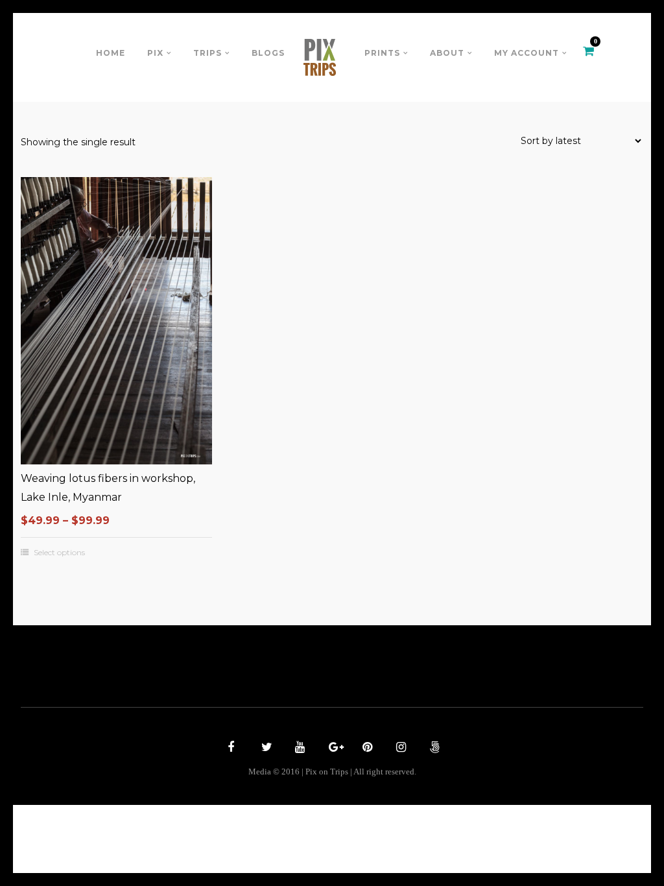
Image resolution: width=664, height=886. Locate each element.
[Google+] (332, 748)
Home (110, 53)
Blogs (268, 53)
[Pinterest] (366, 748)
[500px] (433, 748)
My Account (526, 53)
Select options (59, 553)
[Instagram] (399, 748)
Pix (155, 53)
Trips (207, 53)
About (447, 53)
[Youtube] (298, 748)
